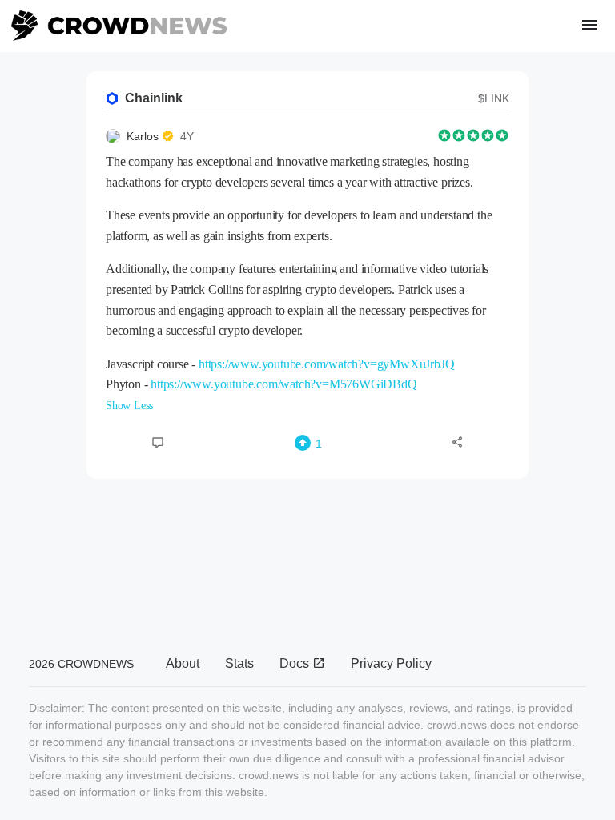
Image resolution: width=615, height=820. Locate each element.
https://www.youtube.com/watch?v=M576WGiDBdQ (283, 384)
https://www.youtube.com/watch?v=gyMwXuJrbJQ (326, 364)
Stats (239, 663)
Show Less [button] (129, 406)
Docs (295, 663)
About (182, 663)
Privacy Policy (391, 663)
